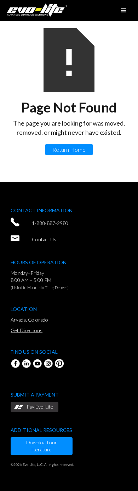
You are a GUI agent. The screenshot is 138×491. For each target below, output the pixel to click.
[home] (35, 9)
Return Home (69, 149)
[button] (123, 10)
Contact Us (44, 239)
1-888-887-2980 (50, 223)
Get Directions (26, 330)
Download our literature (41, 445)
